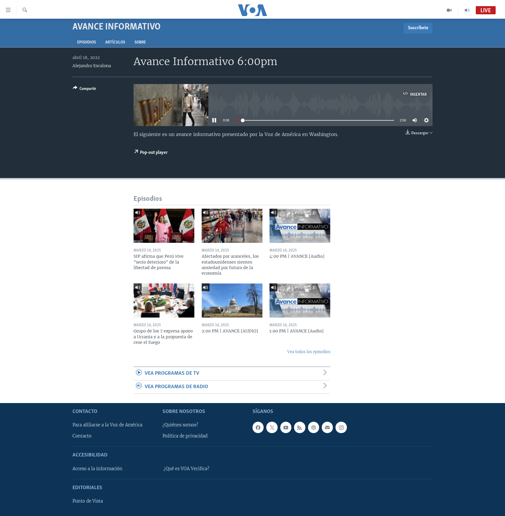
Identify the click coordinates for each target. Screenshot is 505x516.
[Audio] (467, 10)
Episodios (86, 42)
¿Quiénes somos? (180, 425)
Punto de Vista (87, 501)
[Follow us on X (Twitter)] (271, 427)
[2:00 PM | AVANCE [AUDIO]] (232, 300)
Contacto (81, 436)
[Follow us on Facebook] (258, 427)
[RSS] (299, 427)
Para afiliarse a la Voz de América (107, 425)
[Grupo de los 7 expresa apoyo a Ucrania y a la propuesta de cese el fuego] (164, 300)
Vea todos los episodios (308, 351)
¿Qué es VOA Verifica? (186, 468)
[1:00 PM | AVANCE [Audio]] (299, 300)
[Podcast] (313, 427)
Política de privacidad (184, 436)
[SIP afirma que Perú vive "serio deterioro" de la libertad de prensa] (164, 226)
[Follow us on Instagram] (341, 427)
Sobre (140, 42)
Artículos (115, 42)
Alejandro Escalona (91, 65)
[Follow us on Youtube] (285, 427)
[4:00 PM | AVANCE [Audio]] (299, 226)
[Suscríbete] (327, 427)
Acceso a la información (97, 468)
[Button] (84, 89)
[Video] (449, 10)
